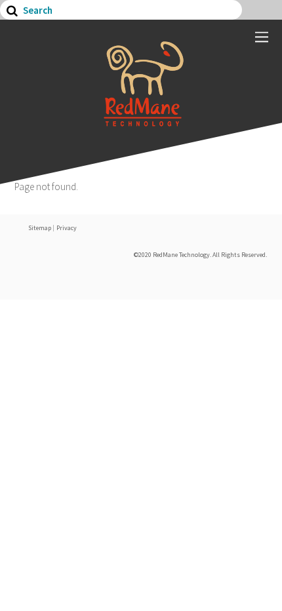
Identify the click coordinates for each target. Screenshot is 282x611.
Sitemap (39, 228)
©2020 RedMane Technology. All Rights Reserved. (200, 254)
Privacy (66, 228)
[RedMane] (141, 120)
